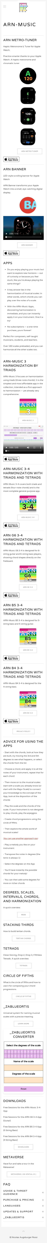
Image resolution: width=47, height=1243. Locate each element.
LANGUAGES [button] (11, 1205)
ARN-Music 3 (28, 420)
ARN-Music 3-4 (27, 517)
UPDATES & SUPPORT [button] (18, 1211)
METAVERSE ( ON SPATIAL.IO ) (23, 1174)
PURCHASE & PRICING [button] (18, 1199)
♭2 (9, 1052)
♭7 (38, 1052)
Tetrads (23, 966)
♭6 (32, 1052)
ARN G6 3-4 (28, 587)
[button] (4, 6)
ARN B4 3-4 (28, 713)
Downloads (23, 1147)
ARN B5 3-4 (28, 650)
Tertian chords (23, 938)
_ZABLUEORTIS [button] (13, 1217)
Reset (23, 1089)
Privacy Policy (23, 731)
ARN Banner (27, 245)
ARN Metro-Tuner (29, 151)
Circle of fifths (23, 996)
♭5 (25, 1052)
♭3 (15, 1052)
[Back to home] (23, 6)
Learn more (23, 1024)
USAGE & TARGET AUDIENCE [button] (15, 1192)
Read (23, 915)
